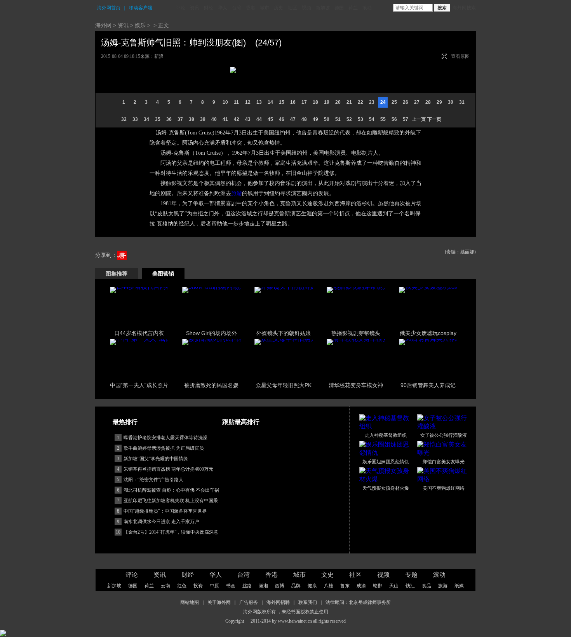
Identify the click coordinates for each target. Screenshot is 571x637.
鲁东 (345, 585)
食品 (426, 585)
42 (236, 119)
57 (405, 119)
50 (326, 119)
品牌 (296, 585)
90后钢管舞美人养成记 (428, 385)
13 (259, 102)
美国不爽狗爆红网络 (444, 488)
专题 (411, 574)
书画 (230, 585)
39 (202, 119)
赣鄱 (377, 585)
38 (191, 119)
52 (349, 119)
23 (371, 102)
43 (248, 119)
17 (304, 102)
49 (315, 119)
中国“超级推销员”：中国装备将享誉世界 (165, 511)
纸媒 (459, 585)
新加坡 (323, 7)
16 (293, 102)
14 (270, 102)
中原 (214, 585)
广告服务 (248, 602)
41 (225, 119)
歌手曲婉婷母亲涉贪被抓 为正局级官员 (164, 448)
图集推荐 (116, 274)
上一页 (419, 119)
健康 (312, 585)
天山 (394, 585)
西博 (279, 585)
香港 (250, 7)
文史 (327, 574)
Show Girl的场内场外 (211, 333)
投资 (198, 585)
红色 (181, 585)
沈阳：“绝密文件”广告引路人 (153, 479)
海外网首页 (108, 7)
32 (124, 119)
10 (225, 102)
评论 (180, 7)
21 (349, 102)
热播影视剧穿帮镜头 (355, 333)
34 (146, 119)
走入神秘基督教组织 (386, 435)
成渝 (361, 585)
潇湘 (263, 585)
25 (394, 102)
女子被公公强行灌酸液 (443, 435)
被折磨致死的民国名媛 (211, 385)
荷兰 (353, 7)
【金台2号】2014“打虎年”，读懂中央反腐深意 (171, 532)
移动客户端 (140, 7)
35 (157, 119)
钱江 (410, 585)
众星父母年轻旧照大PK (284, 385)
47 (293, 119)
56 (394, 119)
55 (383, 119)
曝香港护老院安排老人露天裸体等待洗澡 (165, 437)
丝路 (247, 585)
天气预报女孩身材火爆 (385, 488)
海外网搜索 (464, 7)
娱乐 (140, 25)
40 (214, 119)
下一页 (434, 119)
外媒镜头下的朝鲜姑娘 (283, 333)
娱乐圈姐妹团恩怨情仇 (385, 461)
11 (236, 102)
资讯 (194, 7)
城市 (264, 7)
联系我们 (307, 602)
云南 (165, 585)
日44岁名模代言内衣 (139, 333)
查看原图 (460, 56)
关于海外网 (219, 602)
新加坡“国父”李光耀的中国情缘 (156, 458)
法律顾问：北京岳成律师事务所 (358, 602)
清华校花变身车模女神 (356, 385)
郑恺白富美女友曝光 (444, 461)
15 (281, 102)
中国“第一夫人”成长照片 (139, 385)
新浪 (159, 56)
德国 (339, 7)
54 (371, 119)
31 (462, 102)
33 (135, 119)
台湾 (236, 7)
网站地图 (189, 602)
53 (360, 119)
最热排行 (125, 422)
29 (439, 102)
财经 (208, 7)
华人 (222, 7)
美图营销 (163, 274)
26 (405, 102)
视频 (306, 7)
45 (270, 119)
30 (450, 102)
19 (326, 102)
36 (169, 119)
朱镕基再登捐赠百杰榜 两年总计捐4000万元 (168, 469)
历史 (278, 7)
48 (304, 119)
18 (315, 102)
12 (248, 102)
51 (338, 119)
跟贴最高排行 (240, 422)
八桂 (328, 585)
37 (180, 119)
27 (417, 102)
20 (338, 102)
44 (259, 119)
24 (383, 102)
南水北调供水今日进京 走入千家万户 (161, 521)
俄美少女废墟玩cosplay (428, 333)
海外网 (103, 25)
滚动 (367, 7)
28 (428, 102)
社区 (292, 7)
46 (281, 119)
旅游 (236, 193)
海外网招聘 (278, 602)
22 (360, 102)
